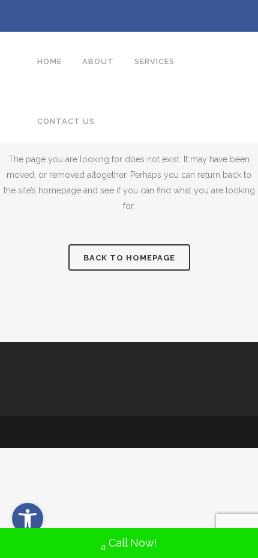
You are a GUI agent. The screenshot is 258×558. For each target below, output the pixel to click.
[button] (27, 518)
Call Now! (133, 542)
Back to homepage (129, 257)
